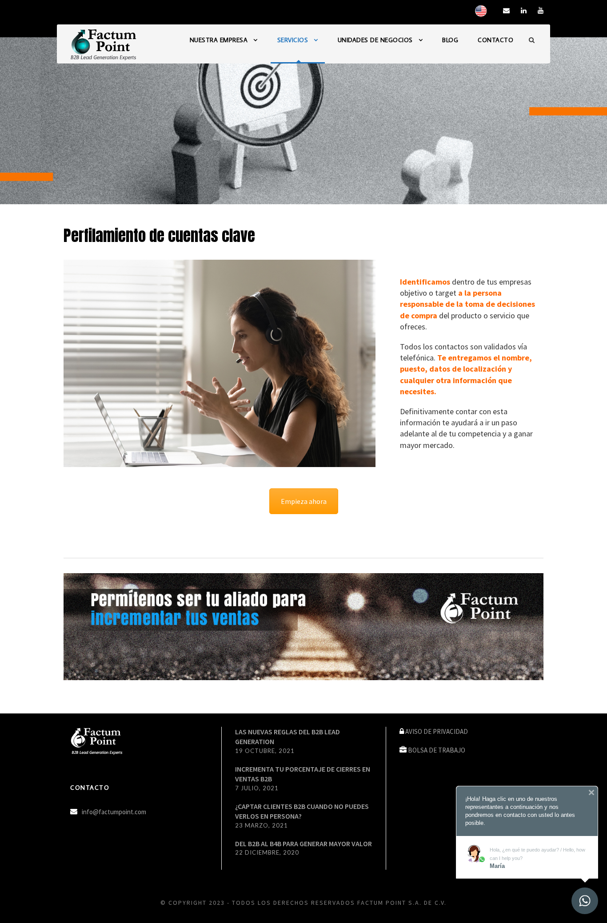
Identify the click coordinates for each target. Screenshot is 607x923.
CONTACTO (495, 40)
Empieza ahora (304, 501)
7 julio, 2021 (257, 788)
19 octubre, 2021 (265, 750)
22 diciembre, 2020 (267, 852)
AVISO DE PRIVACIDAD (436, 731)
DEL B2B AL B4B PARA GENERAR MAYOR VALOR (303, 843)
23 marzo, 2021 (261, 825)
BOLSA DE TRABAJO (436, 750)
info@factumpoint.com (114, 812)
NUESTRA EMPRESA (219, 40)
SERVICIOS (292, 40)
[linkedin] (524, 10)
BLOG (450, 40)
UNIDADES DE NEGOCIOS (375, 40)
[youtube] (540, 10)
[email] (506, 10)
